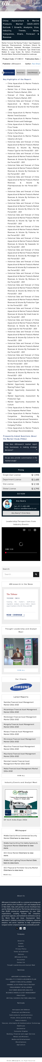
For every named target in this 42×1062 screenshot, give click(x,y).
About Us (21, 941)
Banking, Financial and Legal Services (21, 1034)
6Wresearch (15, 1060)
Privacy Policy (21, 949)
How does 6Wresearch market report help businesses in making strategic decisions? (21, 447)
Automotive (21, 1028)
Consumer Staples (21, 1031)
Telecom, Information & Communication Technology (21, 1023)
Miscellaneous (21, 1042)
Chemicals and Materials (21, 1012)
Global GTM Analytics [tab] (33, 72)
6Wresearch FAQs (21, 957)
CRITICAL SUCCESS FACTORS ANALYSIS (21, 998)
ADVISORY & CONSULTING (21, 976)
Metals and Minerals (21, 1036)
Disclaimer (21, 959)
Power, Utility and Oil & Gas (21, 1018)
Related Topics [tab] (20, 72)
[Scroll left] (2, 72)
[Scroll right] (39, 72)
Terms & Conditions (21, 951)
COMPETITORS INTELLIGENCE (21, 982)
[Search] (34, 3)
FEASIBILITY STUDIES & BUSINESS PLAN (21, 979)
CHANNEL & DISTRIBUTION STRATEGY (21, 984)
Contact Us (21, 962)
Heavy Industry (21, 1020)
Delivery (21, 954)
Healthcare (21, 1026)
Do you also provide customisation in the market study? (21, 459)
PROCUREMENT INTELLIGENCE (21, 987)
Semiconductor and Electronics (21, 1015)
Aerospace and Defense (21, 1009)
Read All (8, 874)
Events (20, 943)
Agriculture (21, 1044)
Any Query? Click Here (21, 513)
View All (21, 670)
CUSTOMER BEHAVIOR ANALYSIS (21, 990)
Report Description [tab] (9, 72)
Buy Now (21, 494)
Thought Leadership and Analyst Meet (21, 965)
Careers (21, 946)
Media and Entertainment (21, 1039)
